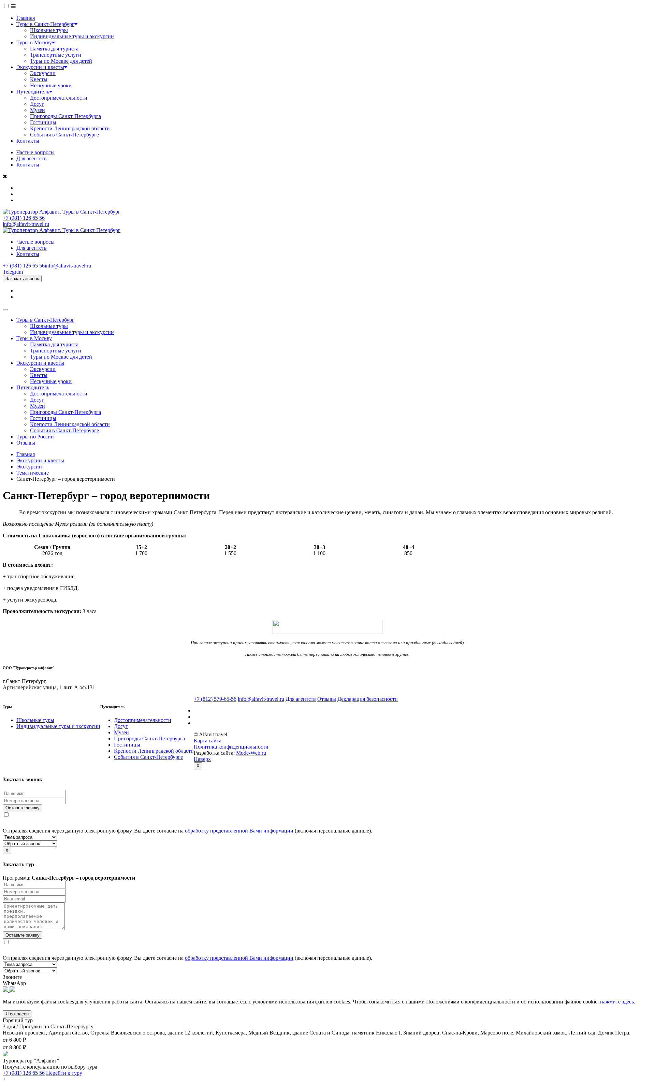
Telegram (13, 272)
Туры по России (35, 436)
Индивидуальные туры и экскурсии (72, 36)
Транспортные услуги (55, 55)
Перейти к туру (64, 1073)
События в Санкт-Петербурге (64, 135)
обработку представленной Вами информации (239, 831)
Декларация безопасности (367, 699)
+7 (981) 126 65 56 (24, 218)
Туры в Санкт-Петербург (45, 24)
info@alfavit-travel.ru (26, 224)
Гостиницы (43, 122)
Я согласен (17, 1013)
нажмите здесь (617, 1001)
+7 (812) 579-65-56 (215, 699)
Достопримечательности (58, 98)
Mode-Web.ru (251, 753)
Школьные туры (49, 30)
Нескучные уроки (51, 85)
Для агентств (31, 158)
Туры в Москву (34, 42)
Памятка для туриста (54, 49)
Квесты (38, 79)
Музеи (37, 110)
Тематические (32, 473)
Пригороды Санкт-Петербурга (65, 116)
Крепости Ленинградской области (70, 128)
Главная (25, 18)
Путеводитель (32, 92)
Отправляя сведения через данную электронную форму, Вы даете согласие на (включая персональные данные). (187, 831)
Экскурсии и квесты (40, 67)
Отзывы (25, 443)
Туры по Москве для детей (61, 61)
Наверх (202, 759)
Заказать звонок (22, 278)
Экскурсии (43, 73)
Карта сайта (207, 740)
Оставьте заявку (22, 807)
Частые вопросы (35, 152)
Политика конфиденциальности (231, 747)
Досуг (37, 104)
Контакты (27, 141)
